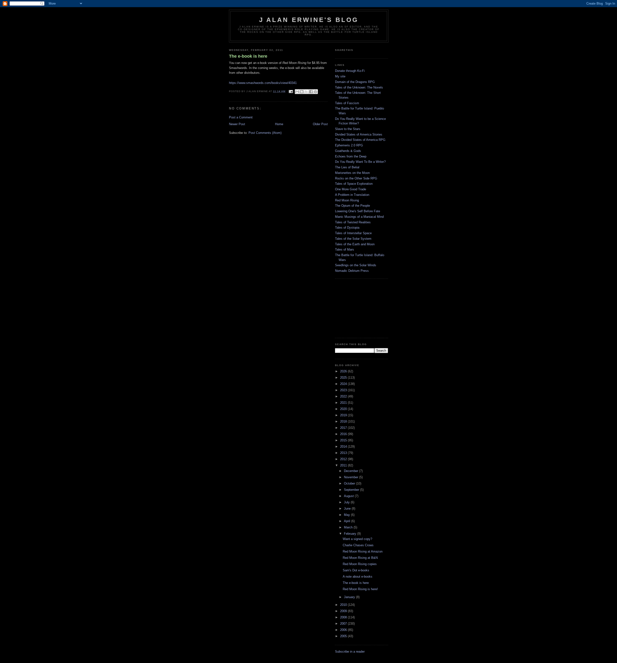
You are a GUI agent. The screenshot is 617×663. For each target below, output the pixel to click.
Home (279, 124)
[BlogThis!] (301, 91)
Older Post (320, 124)
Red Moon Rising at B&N (360, 558)
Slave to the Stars (347, 129)
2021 (344, 402)
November (351, 477)
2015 (344, 440)
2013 (344, 453)
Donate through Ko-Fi (350, 71)
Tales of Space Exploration (354, 183)
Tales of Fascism (347, 103)
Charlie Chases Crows (358, 545)
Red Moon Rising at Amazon (362, 551)
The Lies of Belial (347, 167)
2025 (344, 377)
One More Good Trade (350, 189)
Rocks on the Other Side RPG (356, 178)
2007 (344, 623)
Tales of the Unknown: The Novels (359, 87)
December (351, 471)
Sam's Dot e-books (356, 570)
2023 (344, 390)
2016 (344, 434)
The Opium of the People (352, 205)
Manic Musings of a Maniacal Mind (359, 217)
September (352, 490)
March (349, 527)
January (350, 597)
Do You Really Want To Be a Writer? (360, 162)
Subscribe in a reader (350, 651)
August (349, 496)
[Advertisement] (359, 308)
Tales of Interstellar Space (353, 233)
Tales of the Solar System (353, 238)
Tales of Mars (344, 249)
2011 (344, 465)
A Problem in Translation (352, 195)
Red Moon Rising (347, 200)
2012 (344, 459)
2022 (344, 396)
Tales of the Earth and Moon (355, 244)
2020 (344, 409)
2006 (344, 630)
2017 (344, 428)
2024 (344, 384)
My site (340, 76)
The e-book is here (248, 56)
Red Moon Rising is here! (360, 589)
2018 (344, 421)
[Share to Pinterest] (315, 91)
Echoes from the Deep (350, 156)
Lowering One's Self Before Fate (357, 211)
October (350, 483)
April (347, 521)
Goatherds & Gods (348, 151)
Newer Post (237, 124)
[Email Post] (291, 91)
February (350, 533)
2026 (344, 371)
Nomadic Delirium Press (352, 271)
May (347, 515)
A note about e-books (357, 576)
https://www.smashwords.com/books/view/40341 (263, 83)
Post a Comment (241, 117)
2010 (344, 605)
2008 (344, 617)
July (347, 502)
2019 (344, 415)
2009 (344, 611)
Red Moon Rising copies (360, 564)
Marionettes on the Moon (352, 173)
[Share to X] (306, 91)
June (348, 508)
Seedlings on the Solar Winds (355, 265)
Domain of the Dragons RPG (355, 82)
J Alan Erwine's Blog (309, 19)
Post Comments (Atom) (265, 133)
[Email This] (297, 91)
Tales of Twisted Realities (353, 222)
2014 (344, 446)
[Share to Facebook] (310, 91)
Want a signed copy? (357, 539)
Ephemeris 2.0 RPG (349, 145)
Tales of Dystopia (347, 227)
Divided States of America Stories (358, 134)
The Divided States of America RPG (360, 140)
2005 (344, 636)
